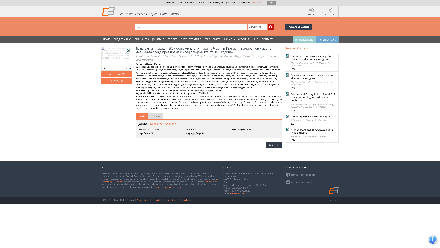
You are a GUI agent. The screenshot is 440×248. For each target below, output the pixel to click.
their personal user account (168, 186)
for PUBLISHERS (304, 39)
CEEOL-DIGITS (212, 39)
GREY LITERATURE (191, 39)
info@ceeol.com (237, 193)
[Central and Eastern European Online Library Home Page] (140, 11)
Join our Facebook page (303, 174)
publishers (209, 181)
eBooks (172, 39)
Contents (155, 116)
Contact (267, 39)
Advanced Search (299, 26)
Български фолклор (163, 124)
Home (106, 39)
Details (141, 116)
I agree (271, 2)
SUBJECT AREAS (122, 39)
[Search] (271, 27)
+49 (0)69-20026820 (240, 190)
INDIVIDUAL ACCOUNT (236, 39)
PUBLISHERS (142, 39)
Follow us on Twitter (301, 182)
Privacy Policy (143, 200)
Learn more (257, 2)
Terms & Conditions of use (164, 200)
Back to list (273, 145)
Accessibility (185, 200)
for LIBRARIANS (327, 39)
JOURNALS (158, 39)
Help (255, 39)
